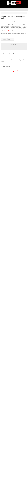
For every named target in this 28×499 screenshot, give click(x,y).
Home (3, 13)
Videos (20, 21)
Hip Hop (13, 21)
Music (16, 21)
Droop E (6, 31)
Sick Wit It (10, 39)
